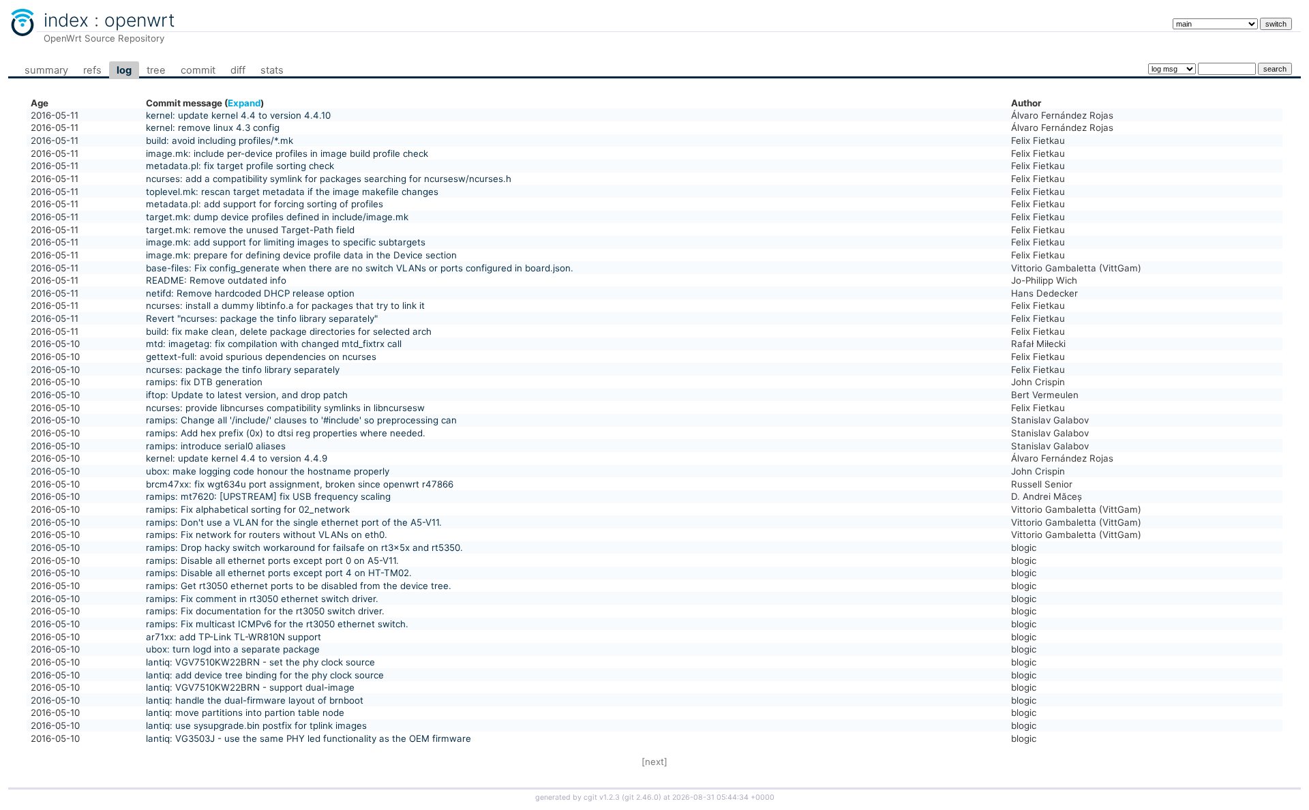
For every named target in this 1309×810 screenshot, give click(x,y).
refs (92, 70)
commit (198, 70)
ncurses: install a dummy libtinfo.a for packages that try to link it (285, 305)
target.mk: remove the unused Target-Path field (250, 229)
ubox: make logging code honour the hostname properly (267, 471)
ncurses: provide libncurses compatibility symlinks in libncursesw (285, 407)
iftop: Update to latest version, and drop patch (247, 394)
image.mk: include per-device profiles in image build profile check (287, 153)
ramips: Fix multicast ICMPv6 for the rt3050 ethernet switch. (277, 623)
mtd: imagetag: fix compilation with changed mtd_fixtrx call (274, 343)
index (66, 20)
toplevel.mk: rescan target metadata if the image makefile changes (292, 191)
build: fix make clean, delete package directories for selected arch (289, 331)
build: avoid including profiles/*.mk (219, 140)
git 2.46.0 (642, 797)
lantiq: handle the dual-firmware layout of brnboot (254, 700)
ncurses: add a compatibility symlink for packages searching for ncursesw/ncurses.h (328, 178)
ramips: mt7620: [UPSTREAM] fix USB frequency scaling (268, 496)
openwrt (139, 20)
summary (46, 70)
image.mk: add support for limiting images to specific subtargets (285, 242)
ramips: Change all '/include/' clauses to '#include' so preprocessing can (301, 420)
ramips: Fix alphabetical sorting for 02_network (248, 509)
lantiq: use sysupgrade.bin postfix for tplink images (256, 725)
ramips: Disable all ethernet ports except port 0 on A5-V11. (272, 560)
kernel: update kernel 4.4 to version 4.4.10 (238, 115)
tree (156, 70)
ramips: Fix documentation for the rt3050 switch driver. (265, 610)
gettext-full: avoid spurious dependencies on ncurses (261, 356)
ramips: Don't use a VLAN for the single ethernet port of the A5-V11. (294, 522)
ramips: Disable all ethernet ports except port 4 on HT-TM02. (279, 572)
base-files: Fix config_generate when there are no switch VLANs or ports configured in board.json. (359, 267)
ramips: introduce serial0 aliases (216, 445)
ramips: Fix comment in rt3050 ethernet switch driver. (262, 598)
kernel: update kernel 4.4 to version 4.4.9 (236, 458)
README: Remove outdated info (216, 280)
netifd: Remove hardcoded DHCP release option (250, 293)
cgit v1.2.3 (602, 797)
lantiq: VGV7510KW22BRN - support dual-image (250, 687)
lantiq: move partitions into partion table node (245, 712)
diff (237, 70)
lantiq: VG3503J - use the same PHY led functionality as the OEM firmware (308, 738)
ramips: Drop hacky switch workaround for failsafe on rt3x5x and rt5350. (304, 547)
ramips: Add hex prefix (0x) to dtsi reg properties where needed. (285, 432)
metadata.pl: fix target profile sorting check (240, 165)
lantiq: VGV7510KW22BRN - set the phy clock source (260, 662)
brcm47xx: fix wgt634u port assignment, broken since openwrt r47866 (299, 484)
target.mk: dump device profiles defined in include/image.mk (277, 216)
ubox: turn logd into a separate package (233, 649)
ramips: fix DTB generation (204, 381)
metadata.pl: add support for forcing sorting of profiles (264, 203)
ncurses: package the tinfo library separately (243, 369)
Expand (244, 102)
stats (272, 70)
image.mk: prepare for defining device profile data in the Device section (301, 255)
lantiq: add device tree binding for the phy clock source (265, 675)
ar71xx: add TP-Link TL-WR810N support (233, 636)
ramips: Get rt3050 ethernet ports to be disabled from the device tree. (298, 585)
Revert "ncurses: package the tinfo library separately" (262, 318)
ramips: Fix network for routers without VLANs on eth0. (266, 534)
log (124, 70)
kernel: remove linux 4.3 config (213, 127)
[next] (654, 761)
